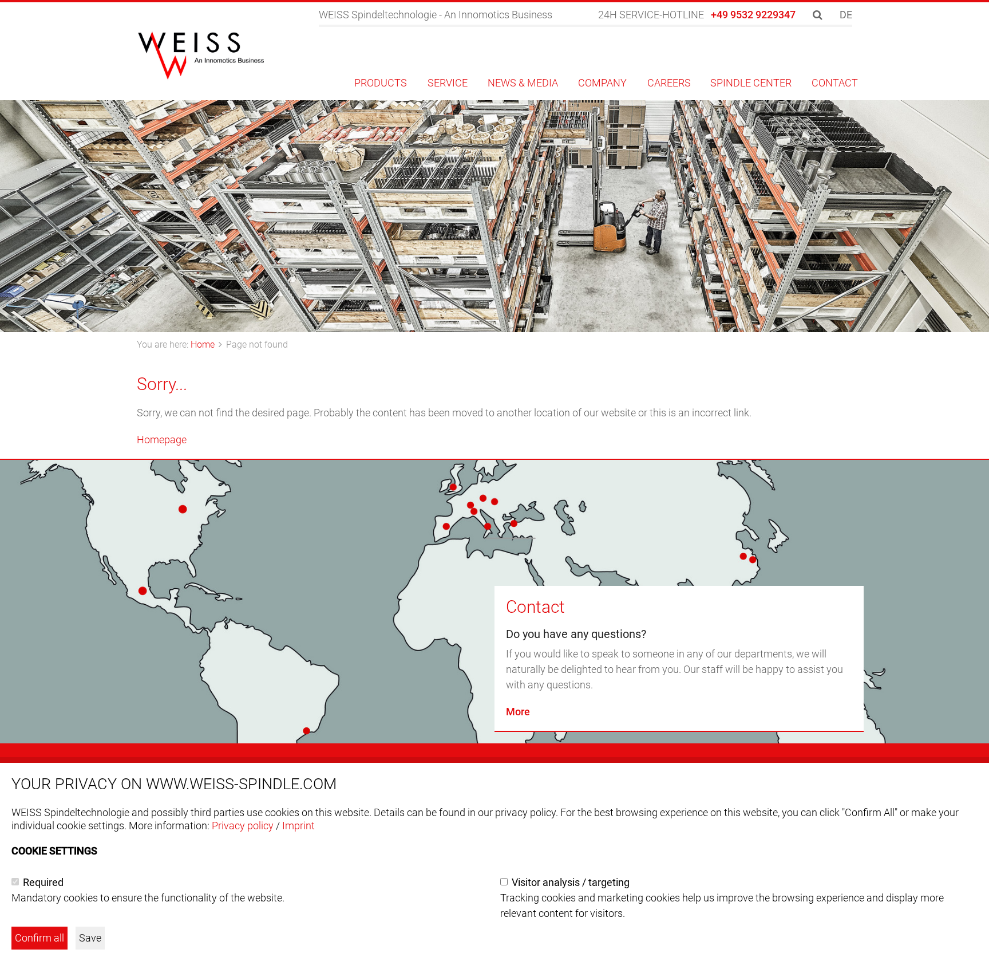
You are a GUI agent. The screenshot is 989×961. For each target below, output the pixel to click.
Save (90, 938)
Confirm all (39, 938)
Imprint (298, 826)
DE (846, 15)
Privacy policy (243, 826)
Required (43, 882)
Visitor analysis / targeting (571, 882)
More (518, 712)
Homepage (162, 440)
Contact (535, 607)
